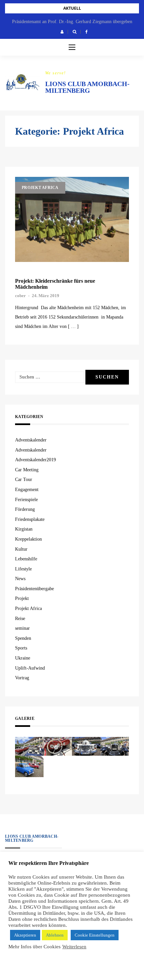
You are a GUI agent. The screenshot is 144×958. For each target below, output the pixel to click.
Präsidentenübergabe (34, 588)
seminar (22, 628)
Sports (21, 648)
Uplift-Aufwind (30, 668)
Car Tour (23, 479)
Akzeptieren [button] (25, 935)
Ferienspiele (26, 499)
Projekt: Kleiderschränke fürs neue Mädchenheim (55, 284)
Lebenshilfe (26, 558)
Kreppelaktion (28, 539)
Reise (20, 618)
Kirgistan (23, 529)
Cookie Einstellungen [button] (95, 935)
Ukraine (22, 658)
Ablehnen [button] (55, 935)
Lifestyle (23, 568)
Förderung (25, 509)
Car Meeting (27, 469)
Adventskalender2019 (35, 459)
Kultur (21, 549)
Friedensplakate (30, 519)
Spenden (23, 638)
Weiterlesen (74, 946)
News (20, 578)
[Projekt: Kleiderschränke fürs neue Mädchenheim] (72, 219)
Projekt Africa (40, 187)
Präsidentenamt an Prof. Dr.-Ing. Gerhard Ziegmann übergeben (72, 21)
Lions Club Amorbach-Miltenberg (87, 87)
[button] (62, 32)
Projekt (22, 598)
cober (20, 295)
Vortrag (22, 677)
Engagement (27, 489)
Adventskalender (31, 439)
